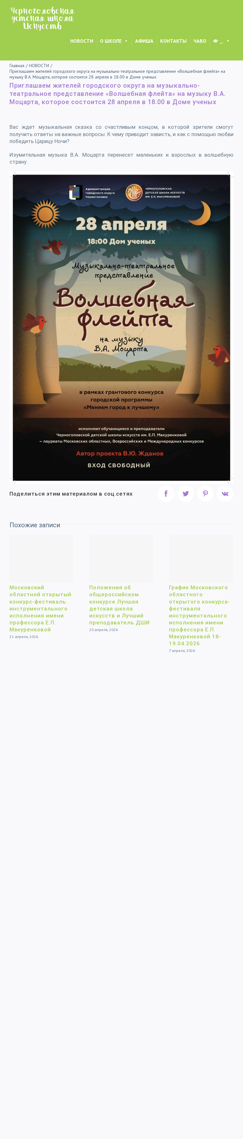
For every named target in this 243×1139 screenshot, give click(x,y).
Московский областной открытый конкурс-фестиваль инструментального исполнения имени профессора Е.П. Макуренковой (40, 608)
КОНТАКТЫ (173, 41)
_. (221, 41)
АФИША (144, 41)
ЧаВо (199, 41)
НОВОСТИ (81, 41)
